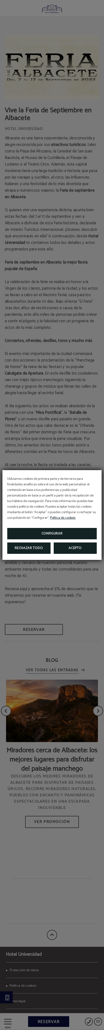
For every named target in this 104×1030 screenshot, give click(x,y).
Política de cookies (62, 518)
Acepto (75, 548)
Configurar (52, 533)
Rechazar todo (29, 548)
